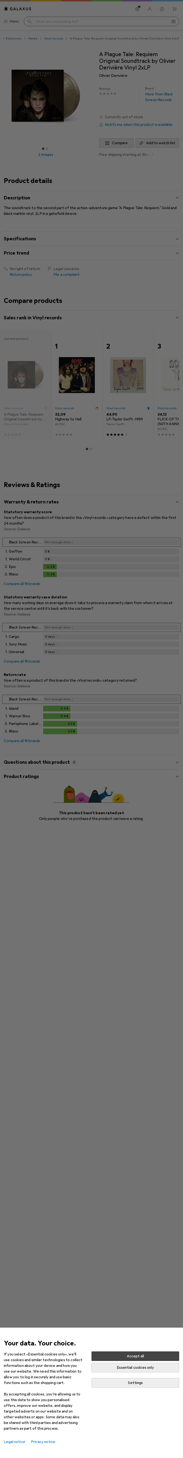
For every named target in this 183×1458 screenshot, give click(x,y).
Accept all (135, 1356)
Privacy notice (43, 1441)
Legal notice (14, 1441)
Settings (135, 1382)
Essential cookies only (135, 1367)
